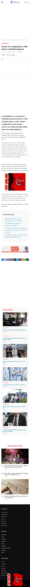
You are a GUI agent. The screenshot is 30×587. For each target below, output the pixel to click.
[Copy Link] (11, 55)
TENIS (2, 537)
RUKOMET (3, 541)
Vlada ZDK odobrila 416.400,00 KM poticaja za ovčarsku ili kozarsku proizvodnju (14, 430)
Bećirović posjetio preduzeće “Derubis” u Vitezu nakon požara (14, 362)
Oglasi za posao (4, 514)
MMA (2, 552)
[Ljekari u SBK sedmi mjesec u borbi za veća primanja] (15, 374)
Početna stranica (4, 39)
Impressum (3, 564)
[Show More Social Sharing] (16, 55)
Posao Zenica (4, 525)
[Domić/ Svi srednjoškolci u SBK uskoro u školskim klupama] (15, 67)
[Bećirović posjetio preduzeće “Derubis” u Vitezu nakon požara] (15, 351)
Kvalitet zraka (4, 523)
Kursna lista (3, 516)
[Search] (25, 2)
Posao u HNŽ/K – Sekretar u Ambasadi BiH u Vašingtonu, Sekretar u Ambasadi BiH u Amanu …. (16, 474)
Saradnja (3, 568)
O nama (2, 561)
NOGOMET (3, 534)
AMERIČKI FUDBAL (5, 548)
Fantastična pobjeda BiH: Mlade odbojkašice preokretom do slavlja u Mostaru (14, 338)
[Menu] (2, 2)
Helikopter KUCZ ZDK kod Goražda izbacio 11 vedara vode (14, 407)
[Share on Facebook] (7, 55)
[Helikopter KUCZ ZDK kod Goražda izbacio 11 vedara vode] (15, 396)
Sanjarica (3, 519)
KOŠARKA (3, 539)
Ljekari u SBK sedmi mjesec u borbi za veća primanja (14, 384)
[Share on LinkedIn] (14, 55)
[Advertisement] (15, 22)
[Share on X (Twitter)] (9, 55)
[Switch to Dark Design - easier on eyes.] (28, 2)
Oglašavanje (3, 570)
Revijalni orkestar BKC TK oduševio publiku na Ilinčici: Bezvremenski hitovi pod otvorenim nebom (15, 466)
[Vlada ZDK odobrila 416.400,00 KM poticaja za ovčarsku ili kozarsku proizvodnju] (15, 419)
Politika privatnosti (5, 575)
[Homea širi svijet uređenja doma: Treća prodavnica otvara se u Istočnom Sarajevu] (15, 486)
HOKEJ (2, 543)
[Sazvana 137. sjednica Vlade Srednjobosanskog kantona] (15, 319)
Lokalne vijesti (5, 43)
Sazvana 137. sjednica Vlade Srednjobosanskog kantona (14, 330)
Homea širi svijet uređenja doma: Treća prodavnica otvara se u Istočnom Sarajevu (16, 496)
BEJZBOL (3, 550)
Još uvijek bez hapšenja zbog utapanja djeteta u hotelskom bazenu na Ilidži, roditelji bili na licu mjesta (16, 230)
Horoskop (3, 521)
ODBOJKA (3, 546)
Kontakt (3, 566)
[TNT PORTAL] (15, 2)
